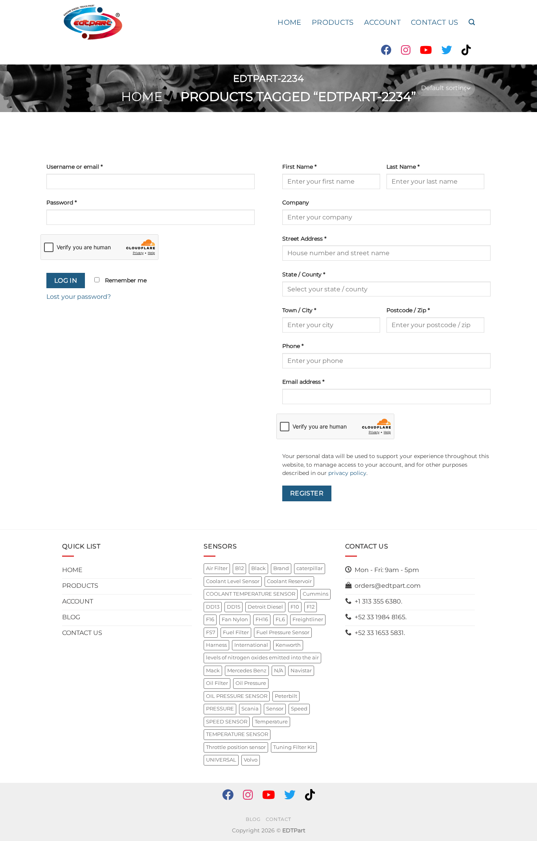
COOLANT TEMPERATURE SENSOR (250, 594)
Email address (303, 381)
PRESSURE (220, 709)
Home (141, 96)
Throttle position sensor (236, 747)
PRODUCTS (333, 22)
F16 (210, 619)
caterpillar (309, 568)
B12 (239, 568)
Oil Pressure (250, 683)
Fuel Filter (236, 632)
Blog (253, 819)
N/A (278, 671)
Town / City (299, 310)
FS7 (210, 632)
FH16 (262, 619)
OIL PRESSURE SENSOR (236, 696)
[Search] (472, 22)
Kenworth (288, 645)
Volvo (250, 760)
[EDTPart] (92, 22)
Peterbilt (286, 696)
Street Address (304, 238)
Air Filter (217, 568)
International (251, 645)
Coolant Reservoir (289, 581)
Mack (213, 671)
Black (258, 568)
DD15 (233, 607)
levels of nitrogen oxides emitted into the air (262, 658)
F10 (295, 607)
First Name (299, 166)
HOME (289, 22)
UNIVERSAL (221, 760)
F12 (310, 607)
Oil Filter (217, 683)
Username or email (74, 166)
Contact (278, 819)
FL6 (280, 619)
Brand (281, 568)
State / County (303, 274)
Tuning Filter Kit (293, 747)
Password (61, 202)
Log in (65, 280)
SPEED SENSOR (226, 722)
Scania (250, 709)
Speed (299, 709)
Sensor (274, 709)
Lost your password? (78, 296)
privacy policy (347, 473)
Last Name (402, 166)
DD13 (212, 607)
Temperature (271, 722)
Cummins (315, 594)
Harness (216, 645)
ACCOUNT (382, 22)
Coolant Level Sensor (232, 581)
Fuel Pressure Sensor (282, 632)
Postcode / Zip (408, 310)
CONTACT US (434, 22)
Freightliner (307, 619)
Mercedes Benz (247, 671)
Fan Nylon (235, 619)
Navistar (301, 671)
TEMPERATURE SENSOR (237, 734)
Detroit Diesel (265, 607)
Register (307, 493)
